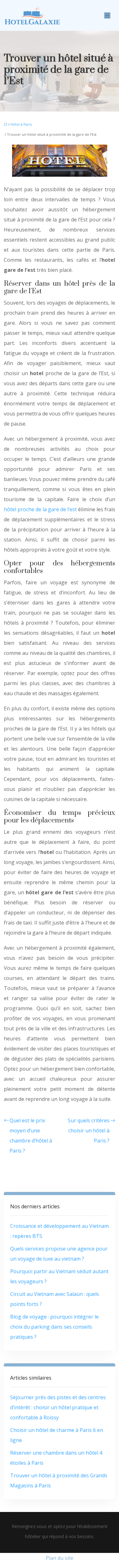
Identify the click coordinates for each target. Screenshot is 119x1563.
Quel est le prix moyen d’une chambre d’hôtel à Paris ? (31, 1135)
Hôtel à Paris (21, 124)
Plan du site (59, 1557)
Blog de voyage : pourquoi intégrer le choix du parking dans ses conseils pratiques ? (54, 1326)
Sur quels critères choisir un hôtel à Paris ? (88, 1130)
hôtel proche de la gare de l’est (40, 509)
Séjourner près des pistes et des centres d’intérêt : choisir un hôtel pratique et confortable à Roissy (58, 1407)
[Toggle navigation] (107, 15)
